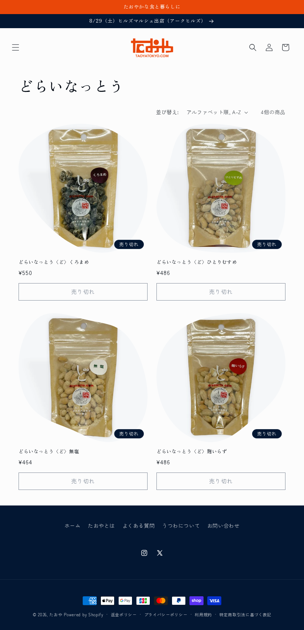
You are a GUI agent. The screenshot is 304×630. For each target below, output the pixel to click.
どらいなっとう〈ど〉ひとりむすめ (196, 262)
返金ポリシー (124, 614)
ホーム (73, 525)
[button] (15, 47)
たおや (55, 614)
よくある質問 (138, 525)
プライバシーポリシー (166, 614)
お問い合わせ (223, 525)
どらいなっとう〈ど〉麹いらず (191, 451)
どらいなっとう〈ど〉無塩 (49, 451)
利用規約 (203, 614)
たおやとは (101, 525)
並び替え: (167, 112)
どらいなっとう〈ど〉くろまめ (54, 262)
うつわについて (181, 525)
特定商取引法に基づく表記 (245, 614)
